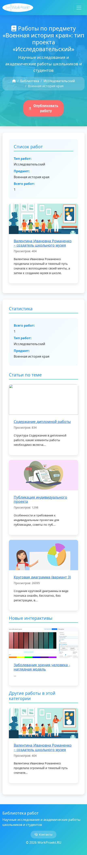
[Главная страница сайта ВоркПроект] (17, 7)
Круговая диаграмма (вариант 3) (42, 577)
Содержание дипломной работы (42, 421)
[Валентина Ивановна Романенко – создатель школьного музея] (43, 218)
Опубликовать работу (45, 108)
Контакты (45, 834)
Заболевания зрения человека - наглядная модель (42, 667)
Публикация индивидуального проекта (40, 499)
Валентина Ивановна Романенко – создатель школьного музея (43, 243)
